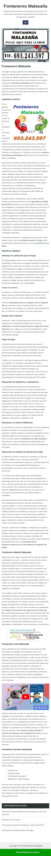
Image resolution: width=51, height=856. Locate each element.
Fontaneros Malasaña (25, 6)
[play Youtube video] (25, 696)
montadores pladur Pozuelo (31, 240)
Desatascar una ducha (11, 820)
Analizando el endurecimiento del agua (18, 830)
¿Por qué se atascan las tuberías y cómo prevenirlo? (23, 825)
